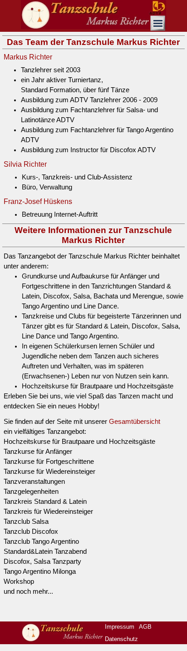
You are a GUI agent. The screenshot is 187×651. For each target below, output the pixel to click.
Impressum (119, 626)
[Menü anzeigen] (158, 23)
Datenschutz (121, 639)
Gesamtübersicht (134, 421)
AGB (145, 626)
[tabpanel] (93, 110)
